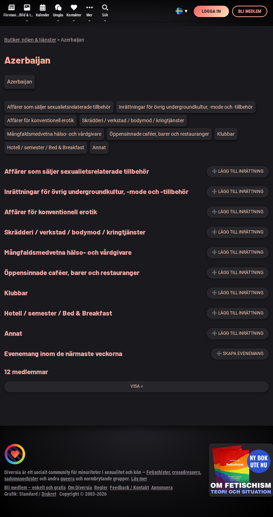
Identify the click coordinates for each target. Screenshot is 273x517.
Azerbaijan (19, 82)
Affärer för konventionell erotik (40, 120)
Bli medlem (249, 11)
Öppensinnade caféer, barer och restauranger (159, 134)
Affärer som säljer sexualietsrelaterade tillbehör (59, 107)
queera (67, 478)
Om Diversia (80, 487)
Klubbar (226, 134)
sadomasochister (21, 478)
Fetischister (158, 472)
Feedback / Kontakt (129, 487)
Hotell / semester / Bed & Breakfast (45, 147)
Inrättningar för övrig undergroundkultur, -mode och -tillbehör (186, 107)
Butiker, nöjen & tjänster (30, 40)
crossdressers (186, 472)
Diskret (49, 494)
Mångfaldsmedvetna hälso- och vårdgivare (54, 134)
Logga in (211, 11)
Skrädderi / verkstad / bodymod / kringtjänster (133, 120)
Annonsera (162, 487)
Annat (99, 147)
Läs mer (139, 478)
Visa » (136, 386)
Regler (101, 487)
